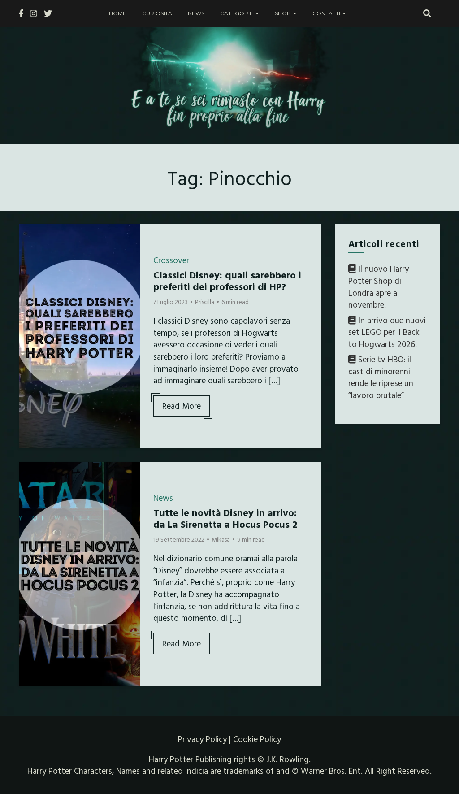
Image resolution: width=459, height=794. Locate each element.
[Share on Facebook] (29, 237)
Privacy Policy (202, 739)
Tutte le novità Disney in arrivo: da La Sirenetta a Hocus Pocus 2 (225, 518)
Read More (181, 405)
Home (117, 13)
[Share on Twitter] (29, 253)
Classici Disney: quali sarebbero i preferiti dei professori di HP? (227, 280)
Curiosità (157, 13)
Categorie (236, 13)
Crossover (171, 260)
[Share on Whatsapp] (29, 285)
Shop (283, 13)
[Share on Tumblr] (29, 269)
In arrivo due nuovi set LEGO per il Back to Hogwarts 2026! (387, 332)
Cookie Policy (257, 739)
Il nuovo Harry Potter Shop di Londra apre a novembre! (378, 286)
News (196, 13)
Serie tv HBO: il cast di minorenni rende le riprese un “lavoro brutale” (380, 377)
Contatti (326, 13)
